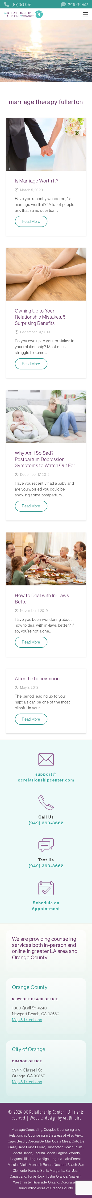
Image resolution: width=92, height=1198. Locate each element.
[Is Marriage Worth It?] (46, 177)
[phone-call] (46, 802)
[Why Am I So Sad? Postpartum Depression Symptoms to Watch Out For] (46, 455)
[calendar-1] (46, 888)
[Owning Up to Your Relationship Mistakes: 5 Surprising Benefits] (46, 313)
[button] (85, 14)
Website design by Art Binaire (56, 1118)
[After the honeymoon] (46, 701)
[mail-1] (46, 759)
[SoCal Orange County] (24, 14)
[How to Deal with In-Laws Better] (46, 594)
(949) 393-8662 (46, 822)
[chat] (46, 845)
